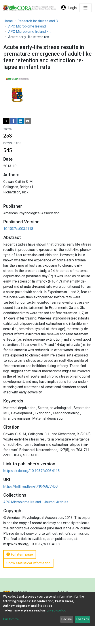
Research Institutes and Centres (39, 21)
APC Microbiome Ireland (27, 26)
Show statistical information (28, 563)
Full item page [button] (21, 554)
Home (8, 21)
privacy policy (56, 610)
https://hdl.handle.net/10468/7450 (30, 486)
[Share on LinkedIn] (20, 121)
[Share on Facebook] (13, 121)
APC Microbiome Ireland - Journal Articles (30, 31)
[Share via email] (28, 121)
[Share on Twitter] (6, 121)
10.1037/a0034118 (18, 229)
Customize (11, 619)
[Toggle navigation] (85, 8)
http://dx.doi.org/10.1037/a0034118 (31, 471)
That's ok (82, 619)
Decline (66, 619)
